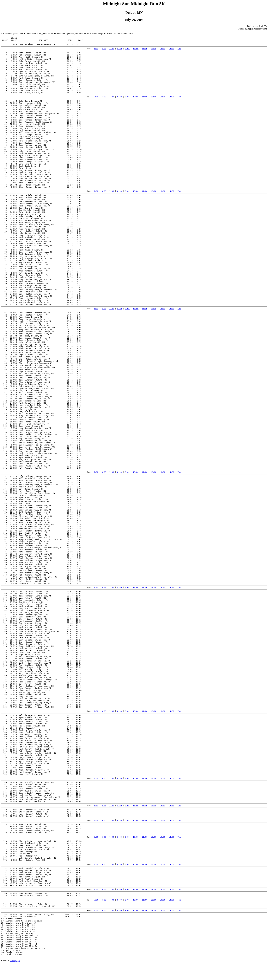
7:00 (111, 49)
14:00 (171, 49)
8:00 (119, 49)
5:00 (96, 49)
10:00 (135, 49)
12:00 (153, 49)
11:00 (144, 49)
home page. (15, 960)
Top (179, 49)
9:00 (127, 49)
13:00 (162, 49)
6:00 (104, 49)
